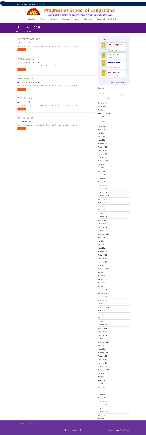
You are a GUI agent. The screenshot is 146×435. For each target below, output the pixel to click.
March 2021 (101, 321)
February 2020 (103, 352)
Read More (22, 50)
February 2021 (102, 325)
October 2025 (102, 157)
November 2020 (103, 335)
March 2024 (102, 213)
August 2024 (102, 199)
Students (54, 19)
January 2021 (102, 328)
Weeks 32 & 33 (26, 59)
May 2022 (101, 279)
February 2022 (102, 290)
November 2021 (103, 300)
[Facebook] (18, 430)
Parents (76, 19)
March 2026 (102, 140)
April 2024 (101, 210)
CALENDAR (112, 19)
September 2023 (103, 234)
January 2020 (102, 356)
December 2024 (103, 185)
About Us (31, 19)
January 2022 (102, 293)
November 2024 (103, 189)
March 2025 (102, 175)
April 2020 (101, 345)
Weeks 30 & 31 (25, 78)
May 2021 (101, 314)
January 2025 (102, 182)
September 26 (102, 103)
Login (3, 1)
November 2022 (103, 262)
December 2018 (103, 401)
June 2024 (101, 203)
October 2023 (102, 230)
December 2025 (103, 150)
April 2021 (101, 318)
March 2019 (101, 391)
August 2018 (102, 415)
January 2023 (102, 255)
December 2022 (103, 258)
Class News (88, 19)
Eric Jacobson (23, 43)
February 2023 (103, 251)
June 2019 (101, 380)
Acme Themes (125, 430)
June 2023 (101, 237)
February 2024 (103, 217)
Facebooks (24, 98)
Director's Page (35, 62)
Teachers (65, 19)
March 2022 (101, 286)
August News (102, 106)
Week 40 (101, 117)
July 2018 (101, 419)
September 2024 (103, 196)
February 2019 (102, 394)
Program (43, 19)
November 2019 (103, 363)
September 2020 (103, 342)
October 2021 (102, 304)
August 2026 (102, 126)
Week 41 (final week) (105, 113)
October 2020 (102, 338)
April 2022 (101, 283)
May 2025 (101, 168)
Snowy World (26, 118)
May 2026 (101, 133)
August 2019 (102, 373)
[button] (76, 12)
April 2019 (101, 387)
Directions (21, 423)
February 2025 (103, 178)
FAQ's (31, 423)
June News (101, 110)
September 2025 (103, 161)
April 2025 (101, 171)
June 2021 (101, 311)
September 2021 (103, 307)
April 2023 (101, 244)
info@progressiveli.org (37, 4)
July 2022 (101, 272)
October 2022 (102, 265)
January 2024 (102, 220)
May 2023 (101, 241)
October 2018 (102, 408)
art (31, 43)
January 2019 (102, 398)
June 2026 (101, 129)
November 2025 (103, 154)
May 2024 (101, 206)
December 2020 (103, 331)
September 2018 (103, 412)
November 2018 (103, 405)
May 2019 (101, 384)
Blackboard (101, 19)
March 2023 (102, 248)
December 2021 (103, 297)
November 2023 (103, 227)
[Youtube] (25, 430)
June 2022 (101, 276)
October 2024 (102, 192)
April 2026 (101, 136)
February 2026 (103, 143)
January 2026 (102, 147)
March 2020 (102, 349)
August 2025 (102, 164)
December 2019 (103, 359)
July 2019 (101, 377)
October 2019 (102, 366)
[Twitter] (21, 430)
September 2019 (103, 370)
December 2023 (103, 223)
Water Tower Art (28, 39)
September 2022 (103, 269)
